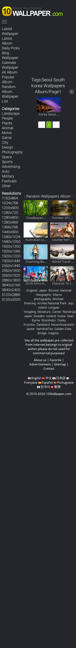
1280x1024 (11, 236)
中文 (49, 378)
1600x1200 (11, 246)
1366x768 (10, 226)
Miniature (44, 312)
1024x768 (10, 202)
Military (8, 176)
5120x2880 (11, 294)
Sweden (39, 316)
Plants (7, 123)
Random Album (9, 89)
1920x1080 (11, 251)
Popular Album (8, 79)
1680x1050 (11, 241)
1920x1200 (11, 255)
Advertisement (40, 364)
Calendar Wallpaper (10, 65)
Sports (7, 161)
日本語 (60, 378)
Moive (7, 132)
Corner (56, 312)
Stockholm (48, 320)
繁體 (57, 387)
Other (6, 185)
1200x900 (10, 207)
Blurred (53, 290)
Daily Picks (11, 47)
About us (40, 360)
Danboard (43, 324)
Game (7, 137)
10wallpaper (34, 10)
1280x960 (10, 222)
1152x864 (10, 198)
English (36, 378)
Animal (7, 127)
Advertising (11, 166)
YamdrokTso (44, 329)
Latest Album (7, 40)
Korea (61, 316)
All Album (9, 72)
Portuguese (65, 382)
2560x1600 (11, 270)
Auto (5, 171)
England (31, 290)
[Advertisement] (49, 49)
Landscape (11, 113)
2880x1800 (11, 280)
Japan (43, 290)
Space (7, 156)
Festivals (9, 180)
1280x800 (10, 217)
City (5, 142)
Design (7, 147)
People (7, 118)
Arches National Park (51, 303)
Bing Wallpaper (10, 55)
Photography (12, 151)
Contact (48, 368)
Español (47, 382)
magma (53, 333)
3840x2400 (11, 289)
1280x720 (10, 212)
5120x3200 (11, 299)
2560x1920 (11, 275)
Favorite (55, 360)
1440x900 (10, 231)
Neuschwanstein (62, 324)
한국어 (45, 387)
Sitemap (60, 364)
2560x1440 (11, 265)
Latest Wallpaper (10, 31)
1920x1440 (11, 260)
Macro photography (48, 296)
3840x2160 (11, 284)
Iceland (51, 316)
